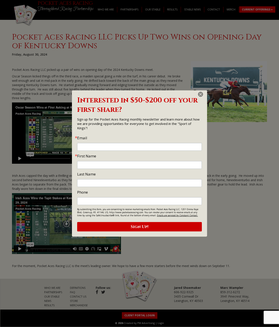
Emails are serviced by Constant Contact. (177, 215)
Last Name (86, 174)
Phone (82, 192)
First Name (86, 155)
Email (82, 137)
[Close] (203, 94)
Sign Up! (139, 227)
